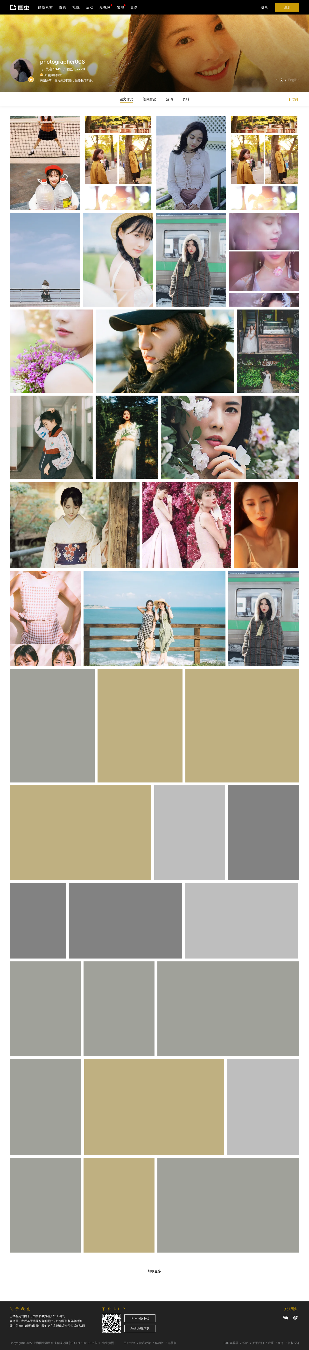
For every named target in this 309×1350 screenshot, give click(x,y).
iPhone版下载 (140, 1318)
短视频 (105, 7)
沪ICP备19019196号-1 (85, 1343)
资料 (186, 99)
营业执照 (108, 1343)
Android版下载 (139, 1328)
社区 (76, 7)
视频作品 (149, 99)
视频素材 (45, 7)
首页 (63, 7)
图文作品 (126, 99)
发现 (121, 7)
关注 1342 (53, 69)
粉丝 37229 (76, 69)
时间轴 (293, 99)
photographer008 (29, 137)
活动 (90, 7)
